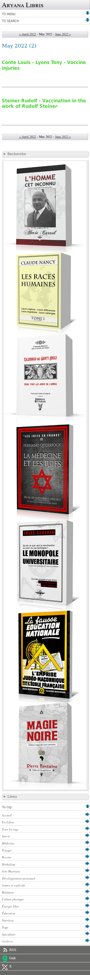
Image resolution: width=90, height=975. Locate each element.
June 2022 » (63, 34)
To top (7, 807)
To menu (8, 14)
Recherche (16, 154)
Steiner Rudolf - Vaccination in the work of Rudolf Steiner (44, 103)
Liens (12, 796)
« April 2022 (27, 34)
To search (10, 21)
